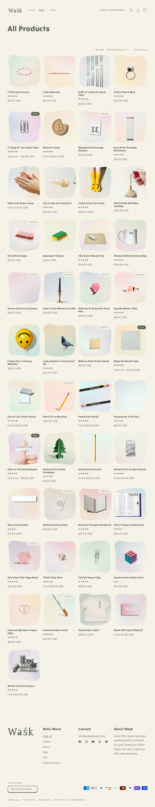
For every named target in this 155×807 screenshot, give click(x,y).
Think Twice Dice (52, 577)
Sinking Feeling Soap (55, 524)
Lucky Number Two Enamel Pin (59, 362)
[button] (42, 10)
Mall (45, 757)
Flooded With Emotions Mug (130, 255)
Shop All (47, 736)
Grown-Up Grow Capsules (23, 308)
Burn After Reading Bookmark (125, 149)
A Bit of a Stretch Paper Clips (92, 93)
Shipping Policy (51, 763)
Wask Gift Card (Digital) (128, 630)
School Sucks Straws (90, 469)
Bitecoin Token (51, 147)
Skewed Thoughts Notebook (94, 524)
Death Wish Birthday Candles (126, 204)
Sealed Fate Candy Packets (130, 469)
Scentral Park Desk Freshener (54, 471)
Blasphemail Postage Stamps (91, 149)
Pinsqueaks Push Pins (126, 416)
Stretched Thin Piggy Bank (23, 577)
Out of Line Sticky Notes (22, 416)
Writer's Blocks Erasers (21, 685)
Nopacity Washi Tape (126, 361)
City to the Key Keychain (57, 203)
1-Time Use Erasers (18, 92)
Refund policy (29, 800)
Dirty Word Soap (17, 255)
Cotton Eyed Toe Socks (91, 203)
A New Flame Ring (124, 92)
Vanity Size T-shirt (88, 630)
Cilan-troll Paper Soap (21, 203)
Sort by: (100, 49)
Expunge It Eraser (53, 255)
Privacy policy (44, 800)
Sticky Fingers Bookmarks (129, 524)
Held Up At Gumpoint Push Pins (94, 310)
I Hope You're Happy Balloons (20, 362)
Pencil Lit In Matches (55, 416)
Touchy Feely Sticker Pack (129, 577)
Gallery (47, 741)
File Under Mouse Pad (91, 255)
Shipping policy (78, 800)
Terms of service (61, 800)
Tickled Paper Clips (89, 577)
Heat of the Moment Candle (59, 308)
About (46, 747)
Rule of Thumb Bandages (22, 469)
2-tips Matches (51, 92)
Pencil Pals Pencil (88, 416)
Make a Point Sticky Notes (93, 361)
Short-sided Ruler (18, 524)
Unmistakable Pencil (55, 630)
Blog (45, 752)
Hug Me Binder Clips (125, 308)
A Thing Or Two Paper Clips (23, 147)
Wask (17, 800)
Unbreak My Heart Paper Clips (22, 631)
